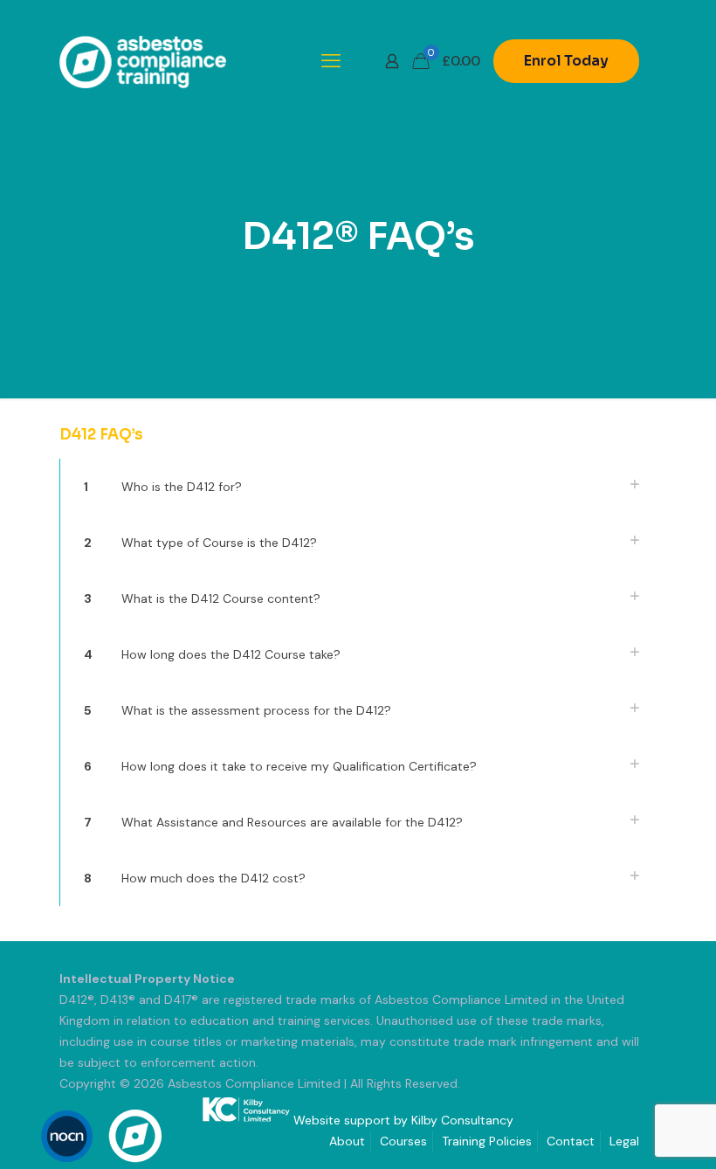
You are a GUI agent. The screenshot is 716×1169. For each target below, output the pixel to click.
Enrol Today (566, 61)
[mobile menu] (331, 61)
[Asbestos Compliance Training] (142, 61)
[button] (358, 487)
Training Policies (487, 1141)
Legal (624, 1141)
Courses (403, 1141)
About (347, 1141)
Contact (571, 1141)
